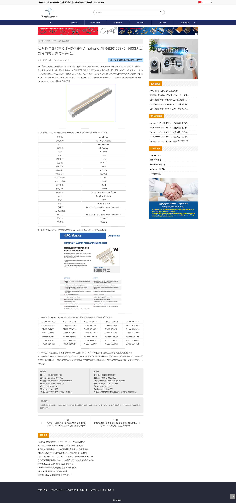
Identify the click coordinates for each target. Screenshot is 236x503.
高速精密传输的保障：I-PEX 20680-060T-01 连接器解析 (61, 442)
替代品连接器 (95, 22)
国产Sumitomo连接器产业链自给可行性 (55, 475)
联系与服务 (185, 22)
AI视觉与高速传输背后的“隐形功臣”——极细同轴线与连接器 (62, 453)
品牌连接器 (73, 22)
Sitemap (117, 500)
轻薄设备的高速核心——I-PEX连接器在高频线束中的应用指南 (63, 449)
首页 (50, 22)
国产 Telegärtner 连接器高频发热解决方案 (55, 464)
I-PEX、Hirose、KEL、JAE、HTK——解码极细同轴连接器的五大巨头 (66, 456)
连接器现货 (118, 22)
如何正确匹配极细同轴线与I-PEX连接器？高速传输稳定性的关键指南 (66, 460)
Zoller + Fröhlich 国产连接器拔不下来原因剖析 (57, 467)
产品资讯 (163, 22)
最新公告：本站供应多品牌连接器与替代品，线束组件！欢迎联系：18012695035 (71, 2)
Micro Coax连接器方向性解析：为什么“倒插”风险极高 (60, 445)
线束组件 (140, 22)
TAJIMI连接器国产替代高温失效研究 (53, 471)
